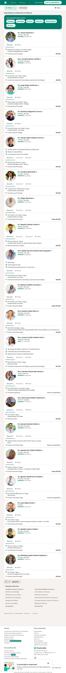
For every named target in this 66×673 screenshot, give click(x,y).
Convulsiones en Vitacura (42, 592)
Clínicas (36, 633)
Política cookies (9, 637)
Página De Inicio (8, 613)
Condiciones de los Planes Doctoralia (15, 658)
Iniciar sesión (39, 2)
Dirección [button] (10, 45)
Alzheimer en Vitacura (41, 595)
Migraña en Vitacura (41, 603)
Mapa (58, 8)
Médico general (51, 21)
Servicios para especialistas (12, 653)
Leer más (19, 669)
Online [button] (19, 45)
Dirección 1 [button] (10, 158)
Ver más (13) (9, 606)
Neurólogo (20, 21)
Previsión (24, 8)
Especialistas (38, 631)
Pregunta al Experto (40, 635)
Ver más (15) (38, 606)
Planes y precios (9, 651)
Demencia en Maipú (11, 603)
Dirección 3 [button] (29, 236)
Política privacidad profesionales (14, 635)
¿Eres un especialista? (52, 2)
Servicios (36, 639)
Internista (39, 21)
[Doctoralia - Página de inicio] (6, 2)
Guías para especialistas (11, 656)
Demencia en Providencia (13, 597)
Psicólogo (10, 21)
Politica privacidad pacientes (12, 633)
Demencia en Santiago (12, 592)
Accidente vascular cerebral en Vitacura (47, 600)
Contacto (7, 643)
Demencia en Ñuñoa (11, 600)
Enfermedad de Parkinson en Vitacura (46, 597)
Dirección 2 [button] (19, 158)
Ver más (10, 25)
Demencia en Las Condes (13, 595)
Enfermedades (19, 613)
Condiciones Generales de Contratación (16, 631)
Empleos (12, 641)
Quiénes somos (9, 639)
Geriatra (30, 21)
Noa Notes (9, 655)
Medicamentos (38, 637)
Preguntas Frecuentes (40, 643)
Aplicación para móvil (40, 645)
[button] (59, 18)
